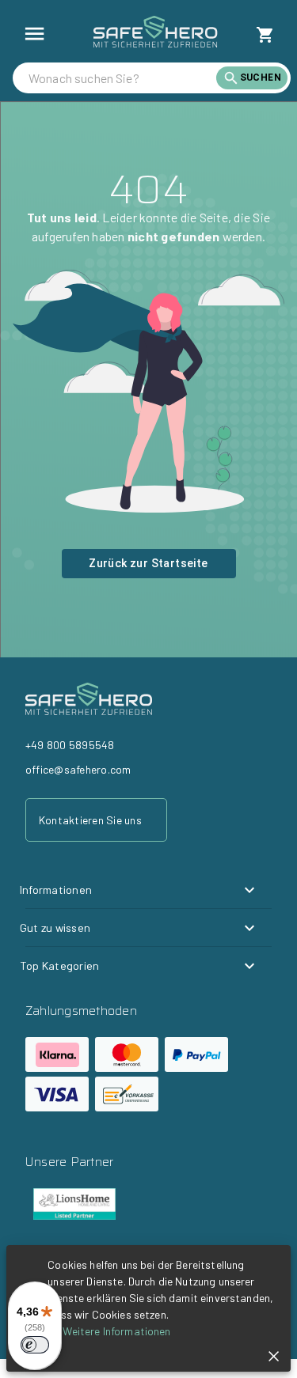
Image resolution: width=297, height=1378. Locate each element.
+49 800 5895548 (70, 744)
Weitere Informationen (116, 1331)
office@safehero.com (78, 769)
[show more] (34, 33)
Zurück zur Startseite (148, 563)
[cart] (265, 35)
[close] (273, 1356)
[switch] (35, 1344)
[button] (139, 890)
